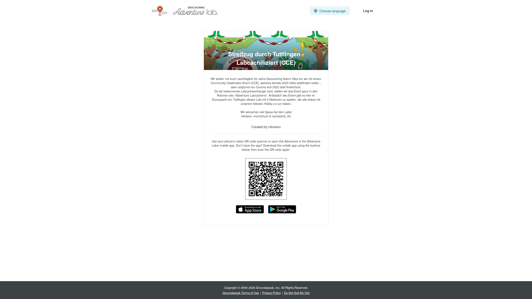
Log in (368, 11)
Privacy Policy (271, 292)
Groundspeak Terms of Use (241, 292)
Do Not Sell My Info (297, 292)
